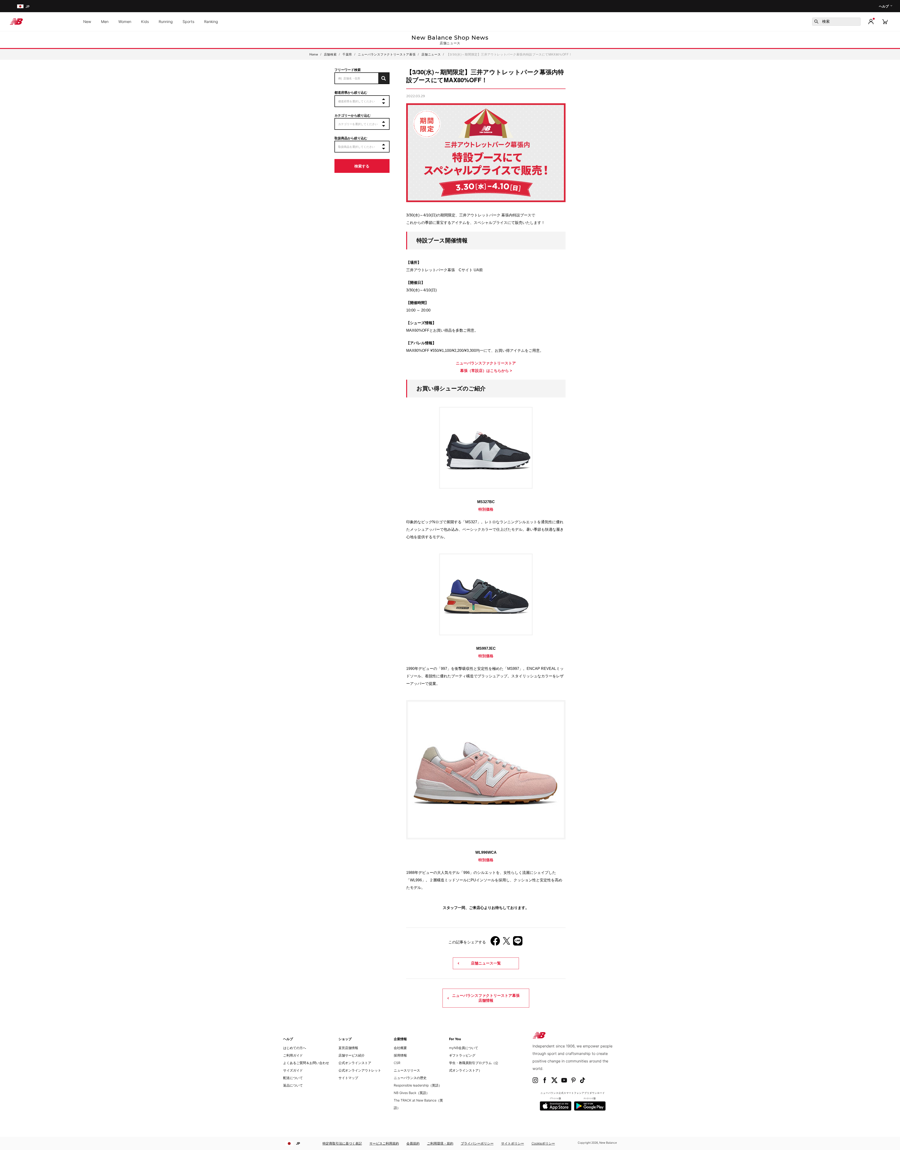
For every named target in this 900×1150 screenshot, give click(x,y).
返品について (293, 1085)
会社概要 (400, 1048)
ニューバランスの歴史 (410, 1078)
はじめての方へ (294, 1048)
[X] (506, 942)
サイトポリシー (512, 1143)
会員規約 (413, 1143)
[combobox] (836, 22)
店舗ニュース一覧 (486, 963)
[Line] (517, 942)
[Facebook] (495, 942)
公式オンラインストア (354, 1063)
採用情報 (400, 1055)
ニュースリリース (407, 1070)
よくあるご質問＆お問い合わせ (306, 1063)
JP (298, 1143)
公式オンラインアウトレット (359, 1070)
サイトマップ (348, 1078)
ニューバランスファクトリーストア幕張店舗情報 (486, 998)
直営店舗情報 (348, 1048)
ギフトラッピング (462, 1055)
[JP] (20, 6)
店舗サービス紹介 (351, 1055)
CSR (397, 1063)
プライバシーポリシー (477, 1143)
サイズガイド (293, 1070)
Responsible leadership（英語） (418, 1085)
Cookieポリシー (543, 1143)
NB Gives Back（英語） (411, 1093)
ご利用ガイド (293, 1055)
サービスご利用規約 (384, 1143)
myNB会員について (463, 1048)
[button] (871, 21)
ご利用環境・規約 (440, 1143)
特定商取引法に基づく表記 (342, 1143)
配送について (293, 1078)
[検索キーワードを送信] (816, 21)
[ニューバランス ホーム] (18, 21)
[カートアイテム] (885, 21)
